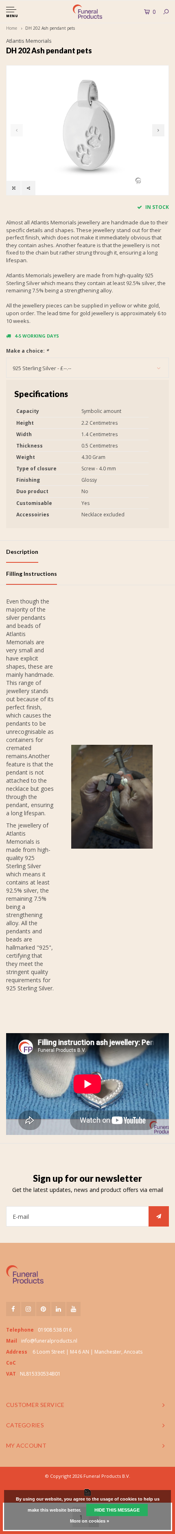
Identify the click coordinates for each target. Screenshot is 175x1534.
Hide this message (117, 1510)
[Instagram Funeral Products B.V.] (28, 1309)
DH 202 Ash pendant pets (50, 28)
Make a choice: (27, 350)
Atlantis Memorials (29, 40)
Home (11, 28)
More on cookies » (89, 1521)
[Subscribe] (159, 1216)
